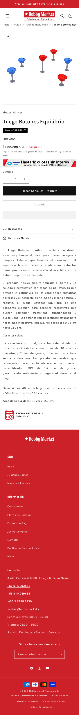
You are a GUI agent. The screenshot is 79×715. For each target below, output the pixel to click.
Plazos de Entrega (19, 515)
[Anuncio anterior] (7, 4)
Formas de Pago (17, 523)
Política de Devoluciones (23, 548)
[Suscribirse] (60, 654)
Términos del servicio (28, 701)
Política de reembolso (41, 707)
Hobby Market (36, 691)
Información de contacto (34, 695)
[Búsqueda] (62, 16)
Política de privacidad (53, 701)
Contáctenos (15, 506)
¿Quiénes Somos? (18, 475)
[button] (39, 215)
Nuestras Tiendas (18, 483)
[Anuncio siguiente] (72, 4)
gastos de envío (35, 152)
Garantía (12, 540)
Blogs (11, 556)
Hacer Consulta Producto (39, 191)
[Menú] (7, 16)
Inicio (10, 466)
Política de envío (59, 695)
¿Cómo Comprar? (17, 531)
